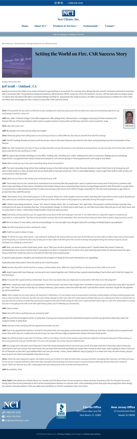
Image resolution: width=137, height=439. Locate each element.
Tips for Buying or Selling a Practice (68, 34)
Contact (109, 25)
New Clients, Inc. (68, 19)
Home (25, 25)
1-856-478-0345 (13, 416)
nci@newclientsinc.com (17, 420)
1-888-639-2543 (75, 3)
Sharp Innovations (92, 434)
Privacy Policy (64, 434)
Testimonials (90, 25)
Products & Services (64, 25)
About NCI (40, 25)
